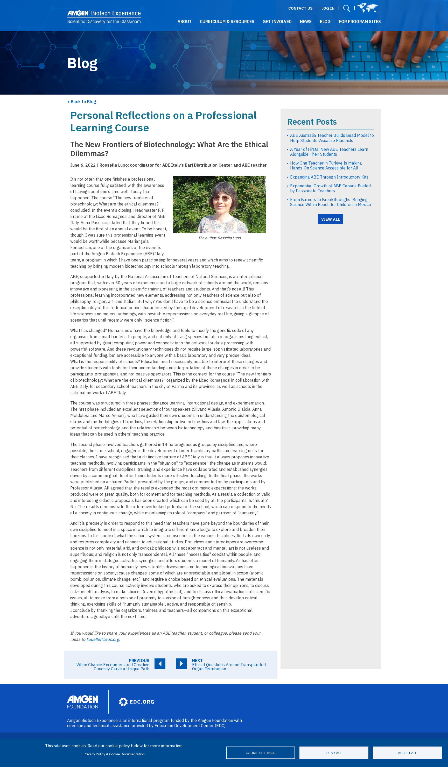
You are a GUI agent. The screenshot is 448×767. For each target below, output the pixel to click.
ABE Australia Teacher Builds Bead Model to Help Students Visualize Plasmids (332, 138)
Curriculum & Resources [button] (227, 21)
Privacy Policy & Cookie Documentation (114, 754)
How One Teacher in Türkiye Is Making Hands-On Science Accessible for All (326, 165)
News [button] (306, 21)
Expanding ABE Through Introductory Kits (329, 177)
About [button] (185, 21)
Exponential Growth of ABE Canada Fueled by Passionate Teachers (330, 188)
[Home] (104, 17)
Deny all (333, 752)
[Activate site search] (346, 8)
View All (330, 219)
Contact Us (300, 8)
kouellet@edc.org (102, 639)
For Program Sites (360, 21)
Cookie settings (260, 752)
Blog (325, 21)
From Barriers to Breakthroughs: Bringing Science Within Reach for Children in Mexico (330, 202)
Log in (327, 8)
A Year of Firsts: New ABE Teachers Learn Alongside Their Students (329, 152)
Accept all (407, 752)
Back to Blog (83, 101)
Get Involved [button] (277, 21)
